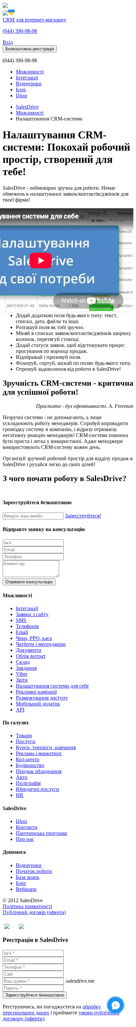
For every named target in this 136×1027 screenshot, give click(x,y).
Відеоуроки (29, 83)
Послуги (25, 741)
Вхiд (8, 42)
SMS (21, 620)
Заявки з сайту (32, 614)
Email (22, 632)
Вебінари (26, 889)
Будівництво (30, 765)
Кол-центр (27, 759)
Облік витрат (31, 656)
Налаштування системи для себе (52, 686)
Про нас (25, 839)
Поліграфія (28, 783)
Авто (21, 777)
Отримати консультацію (29, 581)
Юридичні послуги (37, 789)
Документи (28, 650)
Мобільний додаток (38, 704)
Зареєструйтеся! (83, 515)
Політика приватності (27, 906)
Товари (24, 735)
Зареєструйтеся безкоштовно (34, 995)
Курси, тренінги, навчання (46, 747)
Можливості (30, 71)
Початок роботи (34, 871)
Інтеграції (27, 77)
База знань (27, 877)
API (20, 709)
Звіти (22, 680)
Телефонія (27, 626)
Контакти (26, 827)
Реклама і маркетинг (39, 753)
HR (19, 795)
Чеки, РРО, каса (34, 638)
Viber (21, 674)
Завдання (26, 668)
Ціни (21, 95)
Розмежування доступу (42, 698)
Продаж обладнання (38, 771)
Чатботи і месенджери (41, 644)
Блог (21, 89)
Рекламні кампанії (36, 692)
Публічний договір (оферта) (34, 912)
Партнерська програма (41, 833)
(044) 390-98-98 (20, 31)
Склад (23, 662)
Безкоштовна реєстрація (29, 48)
